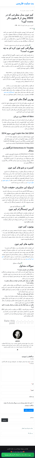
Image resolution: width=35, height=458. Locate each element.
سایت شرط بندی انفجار (27, 428)
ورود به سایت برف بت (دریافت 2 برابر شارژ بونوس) (18, 454)
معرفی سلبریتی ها (24, 10)
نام (32, 384)
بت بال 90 (30, 433)
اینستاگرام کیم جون (9, 92)
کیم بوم (28, 259)
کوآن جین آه (30, 182)
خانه (31, 10)
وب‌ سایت (31, 396)
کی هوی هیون (6, 180)
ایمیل (32, 390)
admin (17, 341)
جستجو (32, 417)
